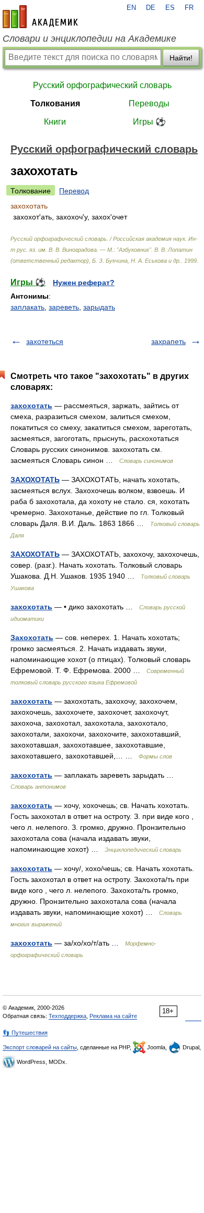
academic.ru (40, 16)
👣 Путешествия (25, 1033)
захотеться (44, 341)
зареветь (64, 307)
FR (189, 7)
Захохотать (31, 637)
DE (150, 7)
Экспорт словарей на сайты (40, 1047)
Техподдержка (67, 1016)
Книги (55, 121)
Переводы (149, 103)
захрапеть (168, 341)
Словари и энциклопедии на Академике (89, 38)
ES (170, 7)
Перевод (74, 191)
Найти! (180, 58)
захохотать (31, 405)
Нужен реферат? (84, 282)
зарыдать (99, 307)
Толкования (55, 103)
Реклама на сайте (113, 1016)
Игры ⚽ (149, 121)
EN (131, 7)
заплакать (27, 307)
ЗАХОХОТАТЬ (35, 479)
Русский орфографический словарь (102, 85)
